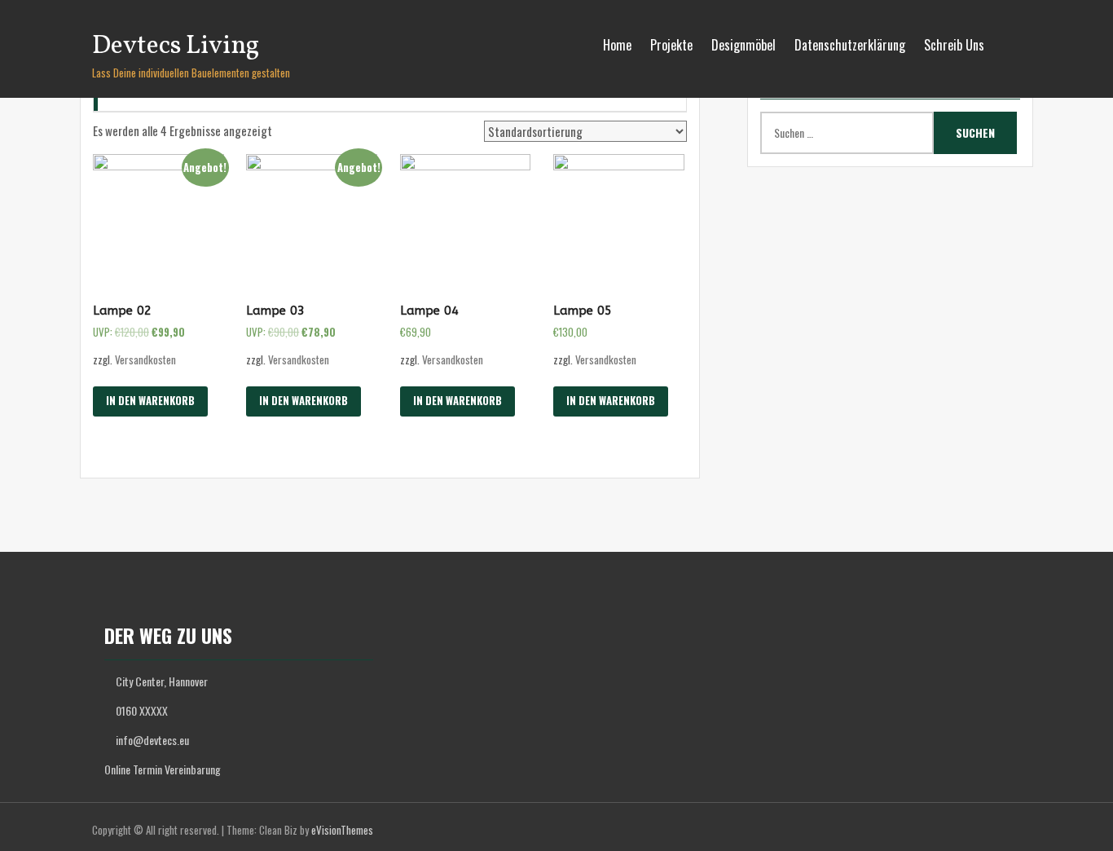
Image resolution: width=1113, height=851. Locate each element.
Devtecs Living (175, 46)
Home (617, 45)
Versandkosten (145, 359)
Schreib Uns (954, 45)
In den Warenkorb (150, 400)
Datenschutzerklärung (849, 45)
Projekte (671, 45)
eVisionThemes (342, 830)
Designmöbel (743, 45)
